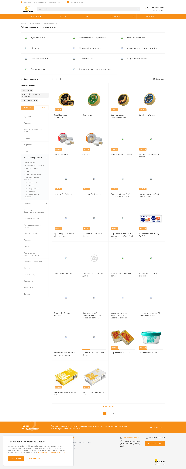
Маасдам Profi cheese (92, 194)
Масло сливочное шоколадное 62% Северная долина (119, 315)
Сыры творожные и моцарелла (95, 69)
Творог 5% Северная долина (63, 314)
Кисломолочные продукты (92, 38)
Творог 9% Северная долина (148, 274)
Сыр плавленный (40, 59)
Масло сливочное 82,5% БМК (65, 393)
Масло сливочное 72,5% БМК (93, 393)
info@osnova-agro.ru (76, 2)
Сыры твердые (38, 69)
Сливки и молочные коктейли (142, 48)
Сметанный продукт (63, 273)
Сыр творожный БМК (148, 353)
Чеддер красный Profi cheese (149, 155)
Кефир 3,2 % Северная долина (92, 274)
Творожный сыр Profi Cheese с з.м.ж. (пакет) (120, 195)
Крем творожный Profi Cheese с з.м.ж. (149, 195)
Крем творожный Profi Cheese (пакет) (64, 235)
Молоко (35, 48)
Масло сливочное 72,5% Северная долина (65, 354)
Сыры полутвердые (137, 59)
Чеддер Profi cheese (63, 194)
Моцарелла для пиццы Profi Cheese (149, 235)
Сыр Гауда (87, 115)
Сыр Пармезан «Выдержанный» (118, 116)
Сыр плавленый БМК (120, 353)
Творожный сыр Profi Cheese (92, 235)
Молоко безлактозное (90, 48)
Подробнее (34, 459)
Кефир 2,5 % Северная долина (121, 274)
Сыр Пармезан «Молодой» (60, 116)
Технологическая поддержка (79, 442)
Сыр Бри (86, 154)
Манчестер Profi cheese (121, 154)
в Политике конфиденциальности (51, 453)
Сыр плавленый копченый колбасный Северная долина (92, 315)
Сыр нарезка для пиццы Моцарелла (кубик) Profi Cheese (122, 236)
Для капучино (38, 38)
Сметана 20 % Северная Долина (93, 354)
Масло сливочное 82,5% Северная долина (149, 314)
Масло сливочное (136, 38)
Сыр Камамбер (61, 154)
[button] (86, 349)
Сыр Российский (147, 115)
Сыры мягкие (86, 59)
